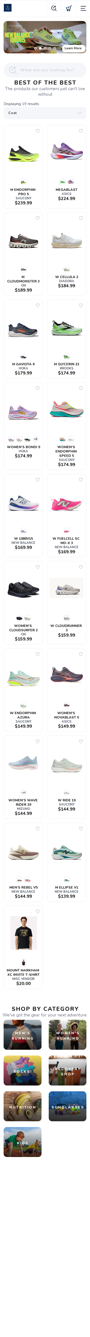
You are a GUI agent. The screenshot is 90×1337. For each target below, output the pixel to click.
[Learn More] (45, 37)
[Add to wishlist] (38, 131)
